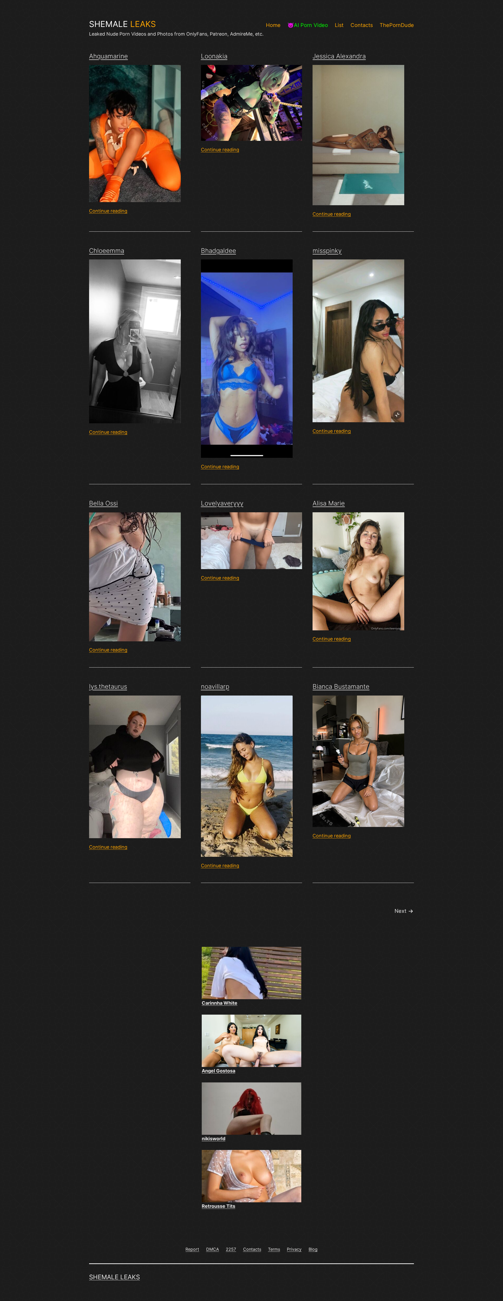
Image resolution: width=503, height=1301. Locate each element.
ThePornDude (397, 25)
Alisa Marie (329, 503)
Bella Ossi (103, 503)
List (339, 25)
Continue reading (108, 211)
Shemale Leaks (114, 1277)
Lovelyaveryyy (222, 503)
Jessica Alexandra (339, 56)
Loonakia (214, 56)
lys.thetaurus (108, 686)
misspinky (327, 250)
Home (273, 25)
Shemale (122, 24)
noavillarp (215, 686)
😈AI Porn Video (307, 25)
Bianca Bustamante (341, 686)
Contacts (362, 25)
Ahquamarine (108, 56)
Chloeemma (106, 250)
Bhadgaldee (218, 250)
